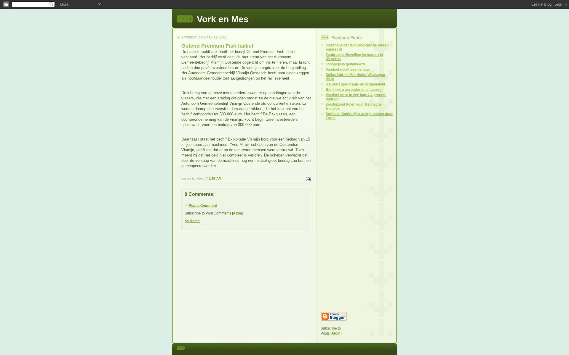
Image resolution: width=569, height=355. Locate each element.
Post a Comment (203, 206)
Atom (237, 213)
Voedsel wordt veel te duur (348, 69)
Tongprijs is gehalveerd (345, 64)
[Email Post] (307, 178)
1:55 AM (215, 178)
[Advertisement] (357, 216)
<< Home (192, 221)
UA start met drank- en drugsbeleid (355, 84)
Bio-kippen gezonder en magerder (354, 90)
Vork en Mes (223, 19)
